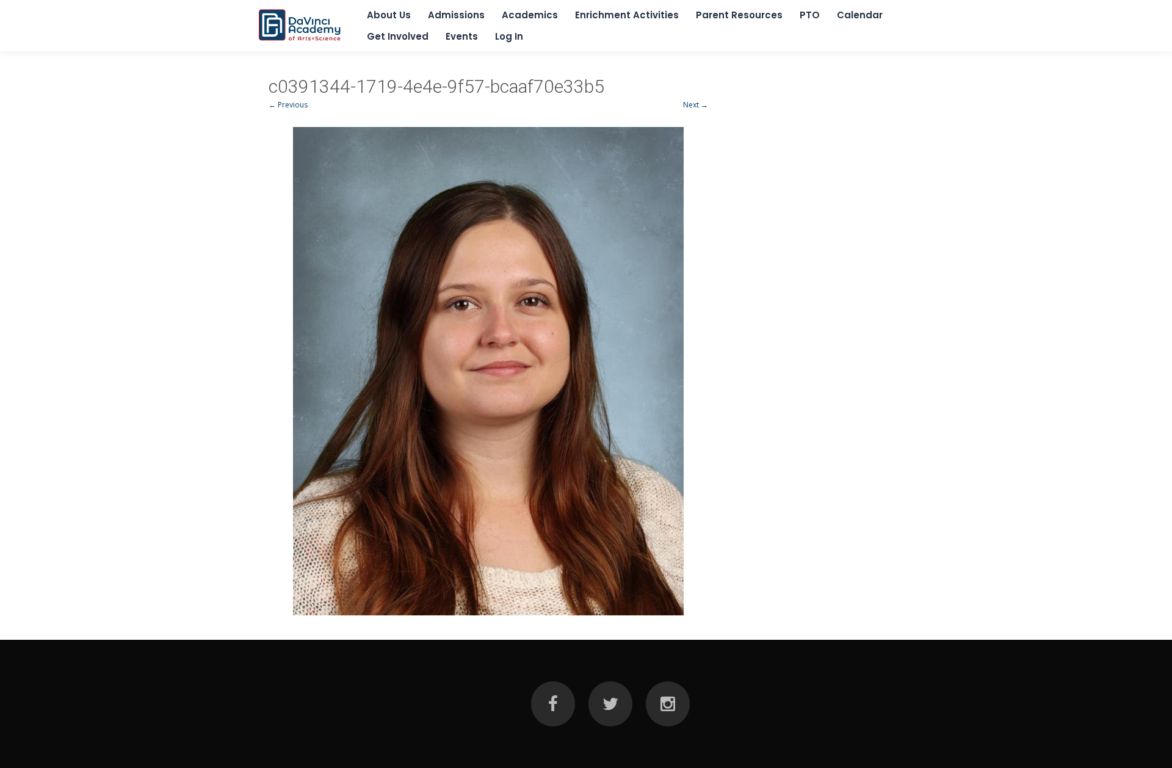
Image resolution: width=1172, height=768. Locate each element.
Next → (695, 105)
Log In (509, 36)
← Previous (288, 105)
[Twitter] (610, 703)
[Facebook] (553, 703)
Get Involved (398, 36)
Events (462, 36)
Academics (530, 15)
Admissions (456, 15)
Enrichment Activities (627, 15)
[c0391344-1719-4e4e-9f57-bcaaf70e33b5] (488, 371)
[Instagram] (668, 703)
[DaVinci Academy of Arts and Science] (300, 40)
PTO (810, 15)
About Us (389, 15)
